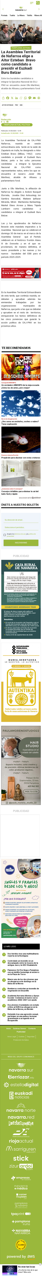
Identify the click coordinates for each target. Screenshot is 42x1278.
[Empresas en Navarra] (21, 1178)
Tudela (12, 15)
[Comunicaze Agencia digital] (21, 1046)
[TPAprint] (21, 1213)
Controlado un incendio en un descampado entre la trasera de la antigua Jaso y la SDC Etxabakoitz (21, 963)
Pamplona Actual (21, 48)
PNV (16, 105)
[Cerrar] (40, 1264)
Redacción (6, 120)
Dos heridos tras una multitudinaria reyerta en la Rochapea (21, 955)
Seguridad (30, 1037)
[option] (21, 9)
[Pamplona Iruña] (21, 1222)
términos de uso (20, 534)
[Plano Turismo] (21, 1204)
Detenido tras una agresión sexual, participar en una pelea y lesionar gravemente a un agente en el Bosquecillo (21, 1017)
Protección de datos (21, 1040)
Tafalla (29, 15)
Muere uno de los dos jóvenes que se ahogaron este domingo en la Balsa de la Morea (21, 981)
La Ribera (20, 15)
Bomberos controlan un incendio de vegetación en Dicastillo (21, 990)
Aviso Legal (11, 1037)
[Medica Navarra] (21, 1187)
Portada (4, 15)
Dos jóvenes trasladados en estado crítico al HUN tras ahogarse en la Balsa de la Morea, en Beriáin (21, 1007)
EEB (21, 105)
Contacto (32, 1029)
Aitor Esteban (7, 105)
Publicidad (21, 1032)
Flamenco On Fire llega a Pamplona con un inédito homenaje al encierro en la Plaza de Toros (21, 972)
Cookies (21, 1037)
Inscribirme (21, 543)
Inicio (8, 1029)
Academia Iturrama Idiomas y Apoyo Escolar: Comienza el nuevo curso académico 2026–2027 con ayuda (21, 998)
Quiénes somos (19, 1029)
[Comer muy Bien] (21, 1196)
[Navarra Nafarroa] (21, 1231)
